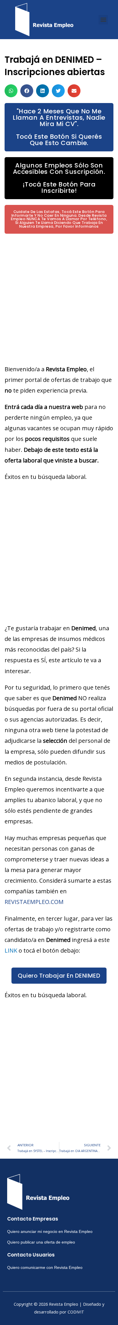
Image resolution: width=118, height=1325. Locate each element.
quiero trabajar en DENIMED (59, 976)
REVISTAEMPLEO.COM (34, 902)
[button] (103, 19)
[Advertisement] (59, 298)
